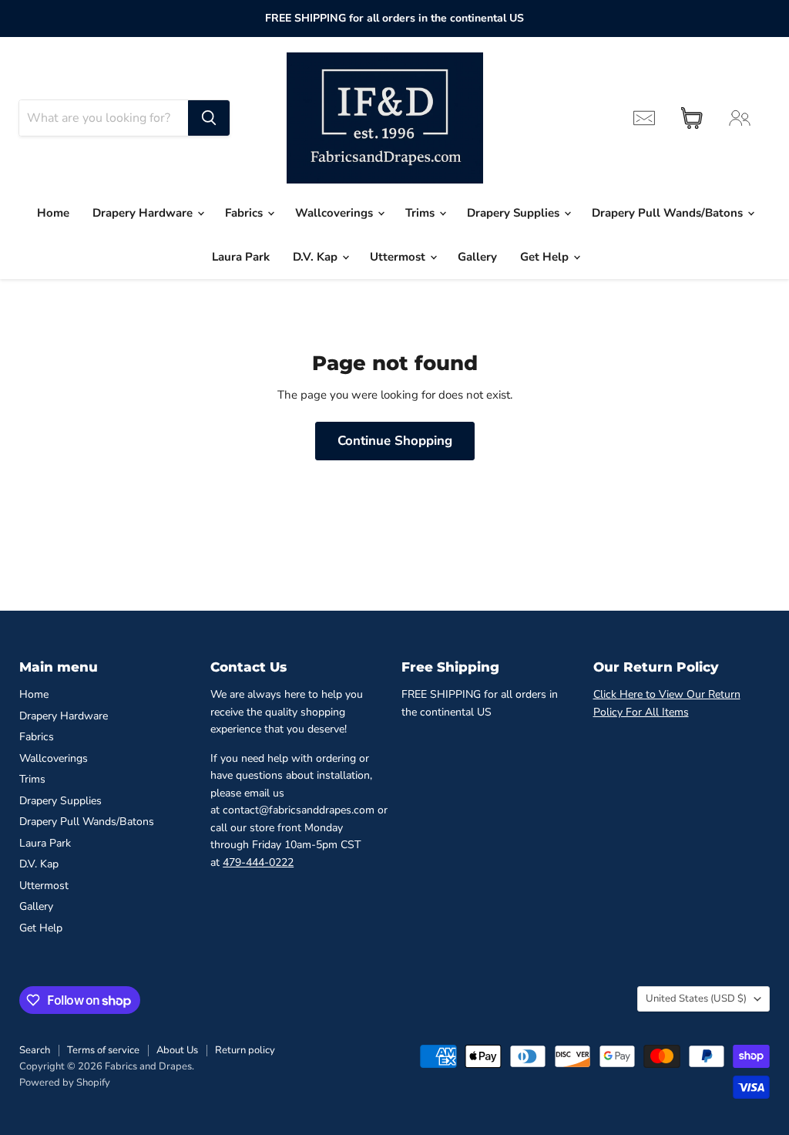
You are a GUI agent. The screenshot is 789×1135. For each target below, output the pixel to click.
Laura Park (241, 256)
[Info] (644, 118)
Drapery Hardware (144, 213)
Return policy (245, 1050)
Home (53, 213)
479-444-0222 (258, 862)
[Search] (209, 118)
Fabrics (245, 213)
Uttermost (399, 256)
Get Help (546, 256)
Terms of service (103, 1050)
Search (34, 1050)
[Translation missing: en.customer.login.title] (739, 118)
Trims (421, 213)
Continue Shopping (394, 441)
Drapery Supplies (514, 213)
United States (696, 998)
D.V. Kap (317, 256)
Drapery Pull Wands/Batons (669, 213)
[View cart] (691, 117)
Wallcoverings (335, 213)
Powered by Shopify (64, 1083)
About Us (177, 1050)
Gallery (477, 256)
